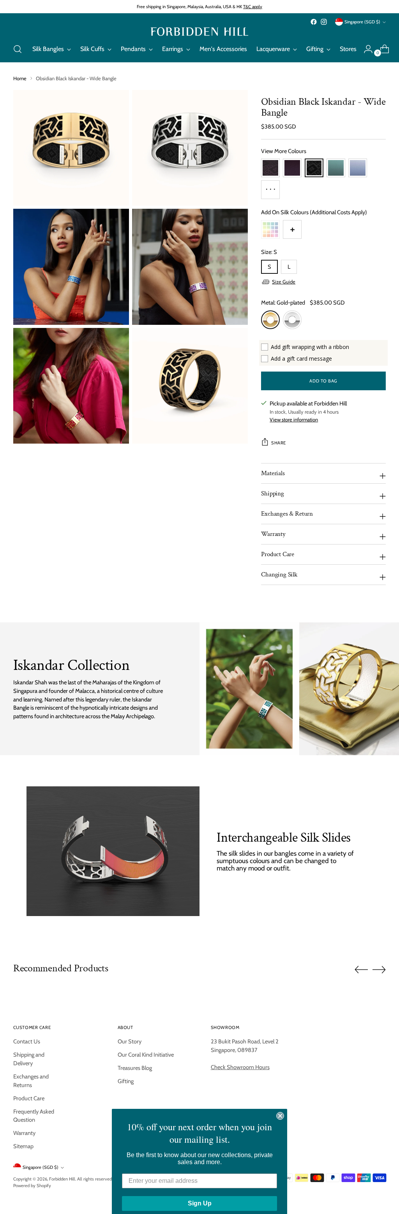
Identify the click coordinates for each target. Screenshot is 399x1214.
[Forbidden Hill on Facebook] (313, 21)
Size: (269, 251)
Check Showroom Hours (240, 1067)
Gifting (126, 1081)
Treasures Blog (135, 1067)
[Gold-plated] (270, 319)
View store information (294, 420)
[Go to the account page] (365, 49)
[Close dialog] (280, 1107)
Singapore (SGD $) (362, 22)
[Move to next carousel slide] (379, 969)
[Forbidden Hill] (199, 31)
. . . (270, 186)
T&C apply (252, 6)
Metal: (283, 302)
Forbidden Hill (62, 1179)
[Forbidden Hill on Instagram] (323, 21)
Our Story (129, 1041)
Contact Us (26, 1041)
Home (19, 78)
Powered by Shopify (32, 1185)
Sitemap (23, 1146)
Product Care (28, 1098)
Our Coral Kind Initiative (146, 1054)
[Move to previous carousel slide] (361, 969)
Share (278, 443)
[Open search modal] (17, 49)
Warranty (24, 1132)
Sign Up (200, 1194)
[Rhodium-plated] (292, 319)
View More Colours (283, 151)
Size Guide (283, 282)
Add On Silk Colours (314, 212)
